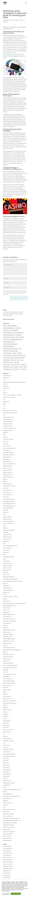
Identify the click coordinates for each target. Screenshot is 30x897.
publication (6, 725)
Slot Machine (6, 751)
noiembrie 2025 (7, 864)
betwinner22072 (7, 472)
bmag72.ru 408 (6, 483)
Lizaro (4, 625)
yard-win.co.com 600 (8, 827)
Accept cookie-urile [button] (16, 893)
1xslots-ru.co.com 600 (8, 397)
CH (3, 514)
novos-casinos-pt (7, 685)
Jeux (4, 599)
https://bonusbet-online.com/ (16, 339)
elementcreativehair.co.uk (9, 545)
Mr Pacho (5, 661)
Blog (4, 479)
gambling (5, 570)
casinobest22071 (7, 494)
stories (4, 778)
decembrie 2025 (7, 862)
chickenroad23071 (7, 523)
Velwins (5, 800)
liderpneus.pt (6, 616)
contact (5, 532)
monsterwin (19, 353)
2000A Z (5, 401)
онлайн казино (6, 840)
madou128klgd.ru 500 (8, 638)
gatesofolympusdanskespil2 (10, 579)
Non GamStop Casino (8, 681)
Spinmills (5, 767)
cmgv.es (5, 528)
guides (4, 583)
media (4, 645)
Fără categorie (6, 556)
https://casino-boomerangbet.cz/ (10, 344)
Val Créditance (6, 798)
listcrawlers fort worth (8, 618)
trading (24, 367)
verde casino (23, 369)
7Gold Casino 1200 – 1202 (9, 410)
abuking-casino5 (7, 423)
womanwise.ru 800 (7, 814)
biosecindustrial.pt (7, 477)
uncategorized (6, 794)
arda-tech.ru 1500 (7, 439)
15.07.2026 (5, 388)
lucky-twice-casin (7, 636)
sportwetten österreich (8, 367)
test (4, 787)
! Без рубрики (6, 375)
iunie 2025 (5, 875)
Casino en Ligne (7, 490)
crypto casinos (6, 537)
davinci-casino (6, 539)
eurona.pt (5, 550)
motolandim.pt (6, 658)
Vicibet (4, 805)
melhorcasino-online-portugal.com (11, 650)
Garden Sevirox (8, 20)
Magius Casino (6, 643)
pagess (4, 707)
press (4, 718)
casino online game (7, 332)
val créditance (17, 369)
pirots (22, 360)
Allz (4, 435)
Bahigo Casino (6, 457)
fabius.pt (5, 552)
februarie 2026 (6, 857)
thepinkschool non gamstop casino (11, 789)
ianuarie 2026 (6, 859)
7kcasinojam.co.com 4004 (9, 412)
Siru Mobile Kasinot (8, 749)
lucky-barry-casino (7, 634)
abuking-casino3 (7, 419)
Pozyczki (5, 716)
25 (3, 404)
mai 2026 (5, 850)
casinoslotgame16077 (8, 499)
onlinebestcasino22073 (8, 701)
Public (21, 20)
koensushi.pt (6, 607)
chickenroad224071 (7, 521)
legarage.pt (6, 612)
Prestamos (5, 720)
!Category (5, 377)
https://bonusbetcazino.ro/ (9, 341)
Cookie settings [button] (6, 893)
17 (3, 390)
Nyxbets (5, 687)
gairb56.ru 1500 (7, 565)
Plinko (4, 712)
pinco (18, 360)
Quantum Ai (6, 732)
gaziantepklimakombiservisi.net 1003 (12, 581)
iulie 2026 (5, 846)
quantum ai (16, 362)
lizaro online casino (7, 353)
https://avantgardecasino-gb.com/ (11, 54)
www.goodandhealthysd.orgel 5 (10, 818)
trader (20, 367)
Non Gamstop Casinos (8, 683)
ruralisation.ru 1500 (8, 740)
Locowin (5, 627)
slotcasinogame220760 (8, 754)
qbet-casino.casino (7, 729)
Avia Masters (6, 450)
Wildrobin (5, 811)
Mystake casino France (19, 357)
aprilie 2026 (6, 853)
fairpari (16, 337)
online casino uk (7, 360)
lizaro (20, 348)
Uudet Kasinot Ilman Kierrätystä (11, 796)
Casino (4, 488)
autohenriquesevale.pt (8, 448)
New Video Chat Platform (9, 667)
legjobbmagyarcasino (8, 614)
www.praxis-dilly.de (8, 825)
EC (3, 543)
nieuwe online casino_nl (9, 674)
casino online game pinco (18, 332)
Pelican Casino (6, 709)
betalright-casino (7, 466)
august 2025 (6, 870)
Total (4, 791)
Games (4, 574)
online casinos (6, 698)
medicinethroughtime (8, 647)
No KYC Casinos (7, 678)
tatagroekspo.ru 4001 (8, 783)
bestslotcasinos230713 (8, 463)
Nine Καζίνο (6, 676)
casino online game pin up (9, 335)
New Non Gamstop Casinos (9, 665)
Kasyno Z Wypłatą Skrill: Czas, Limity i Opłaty (14, 603)
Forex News (6, 561)
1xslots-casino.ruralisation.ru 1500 (11, 395)
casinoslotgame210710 (8, 503)
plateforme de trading (8, 362)
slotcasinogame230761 (8, 756)
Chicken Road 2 (6, 519)
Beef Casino (6, 459)
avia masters (18, 328)
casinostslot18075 (7, 508)
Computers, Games (7, 530)
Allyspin (5, 432)
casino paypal (18, 335)
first (4, 559)
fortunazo (22, 337)
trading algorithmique (8, 369)
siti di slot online (7, 364)
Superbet (16, 367)
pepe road (14, 360)
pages (4, 705)
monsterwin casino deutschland (19, 355)
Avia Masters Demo (7, 452)
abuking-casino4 (7, 421)
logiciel (14, 353)
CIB (4, 525)
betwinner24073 (7, 474)
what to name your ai (8, 809)
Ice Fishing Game (7, 590)
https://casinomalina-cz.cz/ (9, 346)
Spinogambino (6, 769)
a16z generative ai (7, 417)
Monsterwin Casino (7, 654)
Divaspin (5, 541)
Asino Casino (6, 446)
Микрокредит (6, 838)
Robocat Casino (6, 738)
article (4, 441)
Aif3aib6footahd (7, 430)
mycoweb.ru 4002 (7, 663)
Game (4, 572)
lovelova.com (6, 632)
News (4, 670)
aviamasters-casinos (8, 454)
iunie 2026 (5, 848)
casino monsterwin (14, 330)
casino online (6, 492)
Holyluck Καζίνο (6, 587)
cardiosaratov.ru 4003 (8, 485)
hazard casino (6, 339)
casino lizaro (6, 330)
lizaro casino (6, 350)
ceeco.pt (5, 512)
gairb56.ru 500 (6, 568)
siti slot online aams (16, 364)
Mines (4, 652)
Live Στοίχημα (6, 623)
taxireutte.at (6, 785)
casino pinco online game (9, 337)
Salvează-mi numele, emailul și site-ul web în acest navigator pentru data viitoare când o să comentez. (15, 292)
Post (4, 714)
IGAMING (5, 592)
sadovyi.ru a (6, 745)
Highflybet (5, 585)
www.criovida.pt (7, 816)
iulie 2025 (5, 873)
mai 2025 (5, 877)
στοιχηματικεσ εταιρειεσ (8, 831)
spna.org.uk (6, 771)
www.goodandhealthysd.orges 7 (11, 820)
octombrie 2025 (7, 866)
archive (5, 437)
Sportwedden (6, 774)
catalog (4, 510)
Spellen (5, 760)
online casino (6, 696)
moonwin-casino (7, 656)
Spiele (4, 763)
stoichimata (6, 776)
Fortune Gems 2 (7, 563)
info (4, 594)
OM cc (4, 694)
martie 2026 (6, 855)
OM (4, 692)
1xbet (5, 325)
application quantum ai (12, 325)
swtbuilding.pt (6, 780)
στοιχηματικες (6, 829)
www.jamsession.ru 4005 (9, 822)
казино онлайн (6, 836)
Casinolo (5, 497)
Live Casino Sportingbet (8, 621)
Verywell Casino (7, 802)
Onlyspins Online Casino (9, 703)
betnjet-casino (6, 468)
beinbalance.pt (6, 461)
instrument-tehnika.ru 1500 (9, 596)
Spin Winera (6, 765)
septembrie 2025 (7, 868)
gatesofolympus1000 (8, 576)
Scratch (5, 747)
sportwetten (23, 364)
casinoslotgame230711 (8, 506)
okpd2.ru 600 (6, 689)
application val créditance (9, 328)
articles (5, 443)
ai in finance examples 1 (9, 428)
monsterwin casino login (8, 357)
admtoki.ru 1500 (7, 426)
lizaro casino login (13, 350)
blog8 (4, 481)
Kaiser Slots (6, 601)
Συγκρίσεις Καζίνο (7, 834)
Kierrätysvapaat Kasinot (9, 605)
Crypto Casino (6, 534)
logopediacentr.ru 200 (8, 630)
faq (4, 554)
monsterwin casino (7, 355)
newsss (5, 672)
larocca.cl (5, 610)
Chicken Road (6, 517)
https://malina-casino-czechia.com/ (11, 348)
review (4, 736)
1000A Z (5, 386)
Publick (4, 727)
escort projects (6, 548)
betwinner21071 (7, 470)
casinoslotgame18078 (8, 501)
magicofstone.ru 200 (8, 641)
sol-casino (5, 758)
